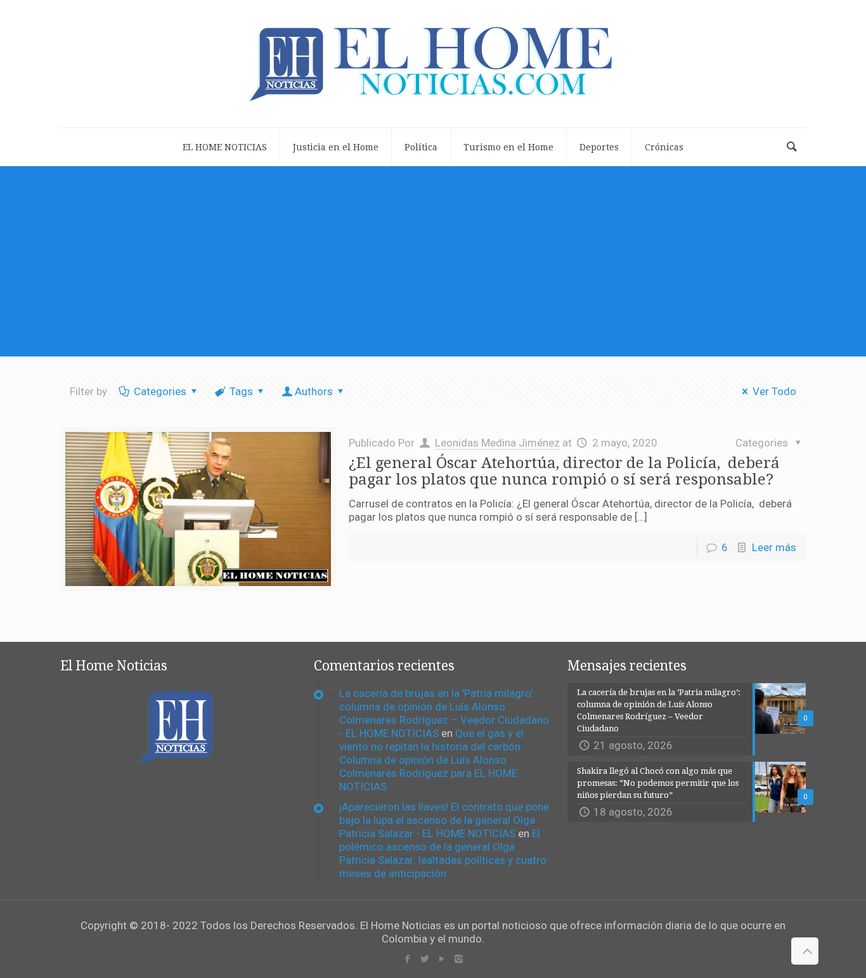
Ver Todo (774, 391)
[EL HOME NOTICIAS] (433, 63)
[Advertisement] (433, 261)
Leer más (774, 547)
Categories (160, 391)
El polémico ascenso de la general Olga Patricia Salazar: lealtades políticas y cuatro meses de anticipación (442, 853)
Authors (314, 391)
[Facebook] (407, 959)
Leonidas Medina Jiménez (497, 442)
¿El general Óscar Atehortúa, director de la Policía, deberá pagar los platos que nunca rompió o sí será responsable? (564, 471)
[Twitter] (424, 959)
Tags (241, 391)
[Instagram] (458, 959)
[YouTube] (441, 959)
